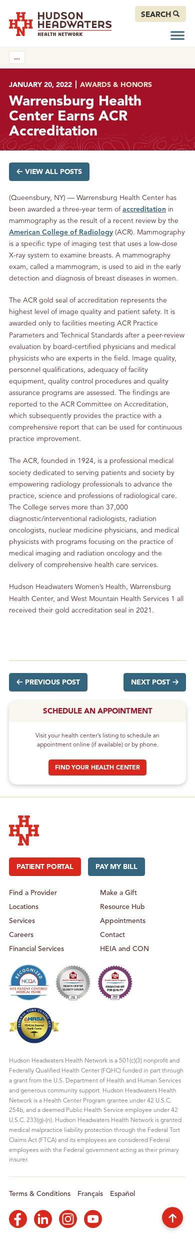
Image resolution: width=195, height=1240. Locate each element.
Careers (21, 934)
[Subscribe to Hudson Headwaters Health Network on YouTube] (93, 1219)
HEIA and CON (124, 948)
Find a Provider (33, 892)
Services (22, 920)
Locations (23, 906)
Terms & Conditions (39, 1193)
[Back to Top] (172, 1217)
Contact (112, 934)
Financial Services (36, 948)
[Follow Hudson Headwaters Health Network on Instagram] (68, 1219)
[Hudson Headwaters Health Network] (60, 24)
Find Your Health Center (97, 767)
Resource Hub (122, 906)
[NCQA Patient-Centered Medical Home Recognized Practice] (28, 982)
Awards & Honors (116, 84)
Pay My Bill (116, 866)
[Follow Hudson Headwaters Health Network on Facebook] (18, 1219)
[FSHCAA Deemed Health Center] (34, 1026)
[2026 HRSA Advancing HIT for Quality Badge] (115, 982)
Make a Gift (118, 892)
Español (122, 1193)
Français (90, 1193)
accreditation (144, 209)
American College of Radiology (61, 231)
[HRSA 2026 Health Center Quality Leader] (73, 982)
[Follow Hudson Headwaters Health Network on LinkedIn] (43, 1219)
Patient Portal (45, 866)
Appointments (123, 920)
